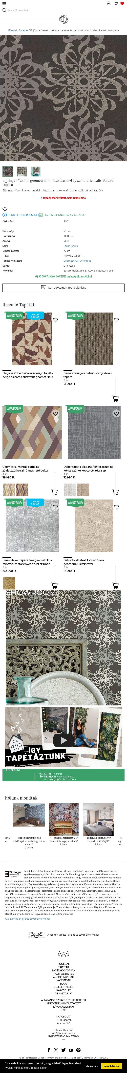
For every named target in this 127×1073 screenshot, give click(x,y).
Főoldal (12, 30)
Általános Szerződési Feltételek (63, 1000)
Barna (74, 245)
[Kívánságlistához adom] (4, 209)
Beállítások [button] (40, 1067)
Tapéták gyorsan (63, 970)
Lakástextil (63, 980)
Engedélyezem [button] (112, 1066)
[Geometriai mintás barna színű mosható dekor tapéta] (22, 490)
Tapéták (23, 30)
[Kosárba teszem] (115, 398)
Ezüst (67, 245)
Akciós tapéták (63, 977)
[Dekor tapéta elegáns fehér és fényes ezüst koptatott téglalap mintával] (70, 490)
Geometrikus (71, 260)
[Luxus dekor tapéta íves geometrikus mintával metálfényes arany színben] (9, 583)
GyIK (63, 1010)
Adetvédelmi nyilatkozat (63, 1003)
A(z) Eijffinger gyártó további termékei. (27, 918)
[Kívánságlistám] (122, 4)
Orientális (85, 260)
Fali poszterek (64, 973)
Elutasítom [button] (92, 1066)
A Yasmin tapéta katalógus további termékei (73, 934)
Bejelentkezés (63, 987)
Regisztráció (63, 993)
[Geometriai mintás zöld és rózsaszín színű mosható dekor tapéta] (9, 490)
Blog (63, 983)
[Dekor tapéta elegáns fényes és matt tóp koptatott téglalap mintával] (83, 490)
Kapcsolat (63, 990)
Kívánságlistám (63, 1006)
